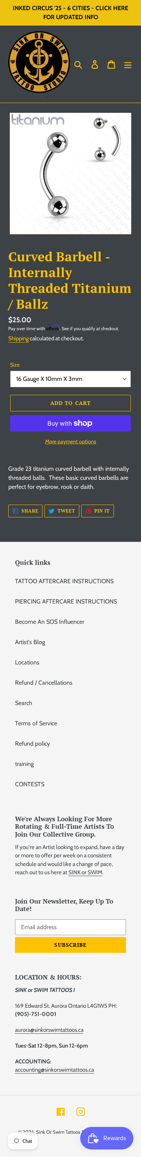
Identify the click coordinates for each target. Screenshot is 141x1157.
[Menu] (128, 64)
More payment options (70, 441)
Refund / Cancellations (44, 682)
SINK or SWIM (85, 872)
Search (23, 703)
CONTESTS (29, 784)
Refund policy (32, 743)
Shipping (18, 338)
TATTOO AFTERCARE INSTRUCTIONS (64, 581)
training (24, 763)
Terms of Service (36, 723)
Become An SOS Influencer (49, 621)
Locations (27, 662)
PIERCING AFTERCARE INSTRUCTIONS (66, 601)
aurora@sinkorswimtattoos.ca (49, 1030)
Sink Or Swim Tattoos (58, 1132)
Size (15, 364)
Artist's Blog (30, 642)
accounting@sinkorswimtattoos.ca (54, 1069)
